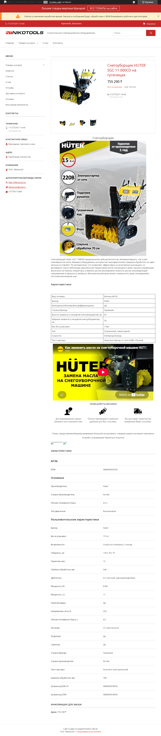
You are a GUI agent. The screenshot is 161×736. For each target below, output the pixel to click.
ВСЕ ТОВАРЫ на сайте (103, 8)
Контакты (58, 43)
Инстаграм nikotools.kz (17, 104)
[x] (65, 441)
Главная (10, 43)
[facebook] (57, 441)
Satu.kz (95, 729)
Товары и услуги (27, 43)
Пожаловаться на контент (89, 731)
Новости (10, 70)
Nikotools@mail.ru (17, 187)
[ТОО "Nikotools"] (24, 33)
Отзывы (10, 87)
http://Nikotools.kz (17, 182)
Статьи (9, 76)
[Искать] (150, 33)
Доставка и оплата (15, 93)
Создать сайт (55, 2)
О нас (45, 43)
